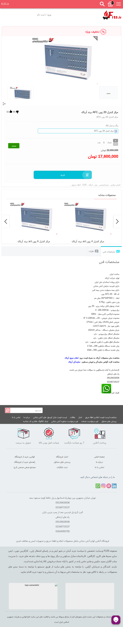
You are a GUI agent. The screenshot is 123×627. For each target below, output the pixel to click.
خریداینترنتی (104, 184)
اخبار (80, 417)
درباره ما (27, 417)
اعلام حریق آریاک (71, 357)
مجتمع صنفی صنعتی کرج (25, 467)
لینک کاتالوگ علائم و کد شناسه (35, 421)
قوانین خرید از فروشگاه (25, 456)
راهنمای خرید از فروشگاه (24, 462)
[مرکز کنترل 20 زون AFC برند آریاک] (112, 15)
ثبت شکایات (62, 467)
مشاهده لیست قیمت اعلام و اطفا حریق (100, 417)
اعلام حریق (76, 184)
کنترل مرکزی (115, 184)
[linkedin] (114, 485)
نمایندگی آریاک (74, 361)
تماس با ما (16, 417)
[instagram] (103, 485)
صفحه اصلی (99, 456)
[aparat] (108, 485)
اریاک (90, 184)
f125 (84, 184)
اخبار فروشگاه (62, 456)
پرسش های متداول (108, 421)
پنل (95, 184)
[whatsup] (106, 392)
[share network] (4, 103)
